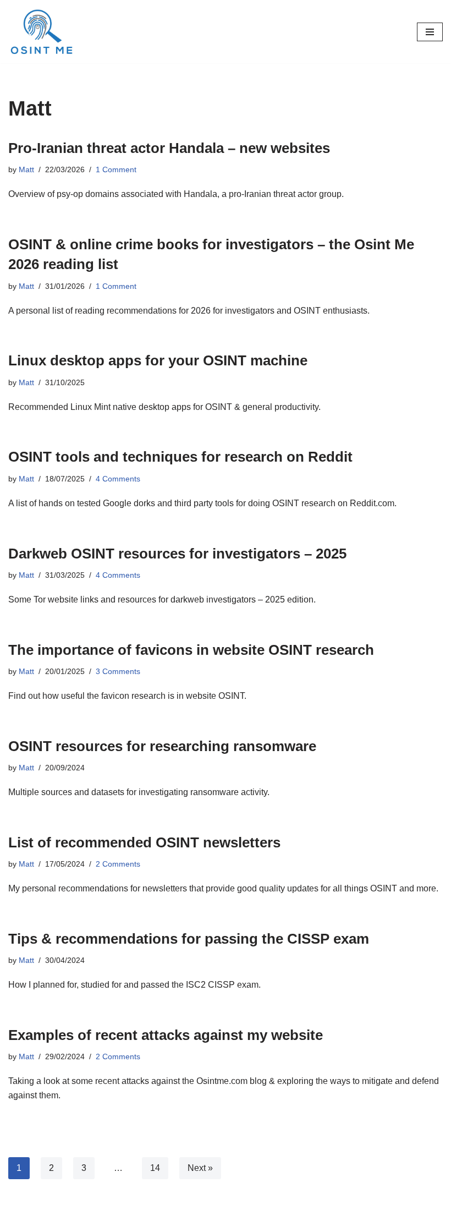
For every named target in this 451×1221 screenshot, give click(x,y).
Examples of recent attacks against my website (165, 1035)
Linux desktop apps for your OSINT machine (157, 360)
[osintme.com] (41, 32)
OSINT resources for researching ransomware (162, 746)
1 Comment (116, 169)
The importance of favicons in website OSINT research (191, 650)
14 (155, 1168)
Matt (26, 169)
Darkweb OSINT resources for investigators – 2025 (177, 553)
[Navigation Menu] (430, 32)
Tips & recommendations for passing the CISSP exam (188, 938)
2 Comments (118, 863)
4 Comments (118, 478)
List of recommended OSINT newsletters (144, 842)
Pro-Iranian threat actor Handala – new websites (169, 148)
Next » (200, 1168)
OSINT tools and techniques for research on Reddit (180, 456)
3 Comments (118, 671)
